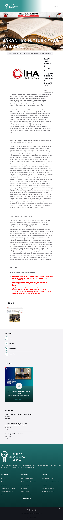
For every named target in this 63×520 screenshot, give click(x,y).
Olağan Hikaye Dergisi (48, 488)
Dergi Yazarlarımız (46, 495)
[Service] (15, 314)
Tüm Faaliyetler (26, 498)
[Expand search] (55, 6)
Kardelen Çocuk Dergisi (48, 491)
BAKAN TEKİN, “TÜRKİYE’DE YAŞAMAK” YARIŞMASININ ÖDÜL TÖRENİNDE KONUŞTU (33, 53)
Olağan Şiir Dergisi (47, 485)
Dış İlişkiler (24, 488)
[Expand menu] (60, 6)
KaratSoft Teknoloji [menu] (31, 517)
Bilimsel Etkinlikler (26, 485)
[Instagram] (30, 510)
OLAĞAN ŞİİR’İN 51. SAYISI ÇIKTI (14, 434)
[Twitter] (33, 510)
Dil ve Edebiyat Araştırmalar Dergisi (51, 482)
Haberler (12, 338)
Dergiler (11, 343)
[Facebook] (27, 510)
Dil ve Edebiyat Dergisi (47, 478)
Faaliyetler (12, 348)
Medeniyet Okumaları (27, 478)
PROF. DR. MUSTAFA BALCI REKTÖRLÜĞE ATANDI (18, 392)
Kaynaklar (12, 354)
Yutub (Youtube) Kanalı (27, 495)
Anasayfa (11, 53)
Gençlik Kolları (25, 491)
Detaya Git (7, 418)
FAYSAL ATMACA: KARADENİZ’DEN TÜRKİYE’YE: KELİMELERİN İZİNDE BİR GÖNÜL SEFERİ (18, 424)
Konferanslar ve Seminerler (28, 482)
